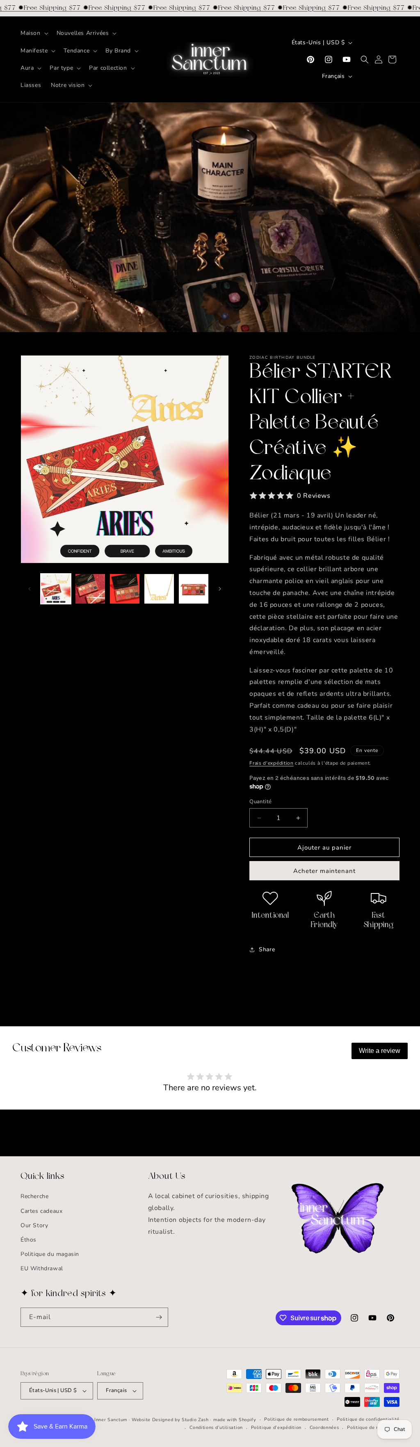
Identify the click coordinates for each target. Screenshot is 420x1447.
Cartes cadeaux (41, 1211)
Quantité (260, 801)
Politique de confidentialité (368, 1419)
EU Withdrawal (42, 1268)
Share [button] (267, 949)
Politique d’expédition (276, 1427)
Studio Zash (195, 1420)
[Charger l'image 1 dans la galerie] (56, 589)
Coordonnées (324, 1427)
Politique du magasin (50, 1254)
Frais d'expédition (271, 763)
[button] (34, 33)
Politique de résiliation (373, 1427)
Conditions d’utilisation (216, 1427)
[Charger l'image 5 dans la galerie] (193, 589)
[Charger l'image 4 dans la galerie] (159, 589)
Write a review (379, 1050)
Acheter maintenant (324, 871)
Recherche (34, 1196)
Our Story (34, 1225)
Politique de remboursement (296, 1419)
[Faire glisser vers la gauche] (30, 589)
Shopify (247, 1420)
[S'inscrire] (159, 1317)
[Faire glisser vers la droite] (220, 589)
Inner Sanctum (110, 1420)
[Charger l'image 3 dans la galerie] (125, 589)
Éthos (29, 1240)
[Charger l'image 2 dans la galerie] (90, 589)
